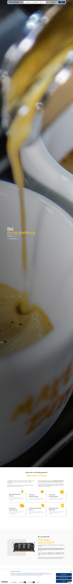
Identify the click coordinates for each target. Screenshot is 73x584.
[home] (14, 2)
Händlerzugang (12, 238)
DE (70, 582)
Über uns (42, 2)
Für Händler (35, 2)
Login (61, 2)
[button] (28, 2)
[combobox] (70, 583)
